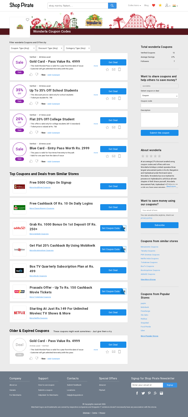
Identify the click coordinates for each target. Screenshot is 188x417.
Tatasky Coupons (148, 251)
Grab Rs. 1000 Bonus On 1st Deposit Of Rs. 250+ (63, 226)
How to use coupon (46, 385)
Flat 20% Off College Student (52, 119)
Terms (94, 413)
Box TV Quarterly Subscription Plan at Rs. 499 (62, 269)
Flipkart (102, 390)
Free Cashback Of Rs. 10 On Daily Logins (61, 203)
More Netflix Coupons (39, 318)
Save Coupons (160, 5)
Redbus (144, 319)
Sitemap (86, 413)
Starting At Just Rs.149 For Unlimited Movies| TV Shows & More (59, 311)
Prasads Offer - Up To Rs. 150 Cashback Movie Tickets (61, 290)
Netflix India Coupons (150, 259)
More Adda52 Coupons (39, 234)
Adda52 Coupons (148, 274)
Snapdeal (145, 323)
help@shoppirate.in (75, 395)
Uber (143, 330)
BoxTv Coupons (147, 266)
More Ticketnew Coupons (40, 297)
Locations (71, 390)
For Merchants (15, 395)
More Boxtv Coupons (38, 276)
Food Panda (146, 327)
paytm (143, 303)
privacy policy (146, 218)
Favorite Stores (153, 5)
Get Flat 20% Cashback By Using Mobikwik (62, 245)
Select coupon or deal (150, 91)
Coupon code (146, 101)
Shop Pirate (21, 5)
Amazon (102, 385)
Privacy (102, 413)
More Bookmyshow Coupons (42, 250)
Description (145, 110)
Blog (146, 5)
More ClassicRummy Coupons (42, 208)
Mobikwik (145, 307)
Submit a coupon (45, 390)
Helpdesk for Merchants (48, 395)
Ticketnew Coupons (149, 262)
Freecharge (145, 311)
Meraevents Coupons (149, 247)
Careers (12, 390)
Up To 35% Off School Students (54, 90)
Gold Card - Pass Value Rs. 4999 (55, 61)
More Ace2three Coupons (40, 187)
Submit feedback (74, 385)
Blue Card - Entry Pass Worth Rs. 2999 (60, 148)
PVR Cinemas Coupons (150, 255)
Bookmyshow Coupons (150, 270)
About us (13, 385)
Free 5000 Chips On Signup (50, 182)
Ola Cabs (144, 315)
